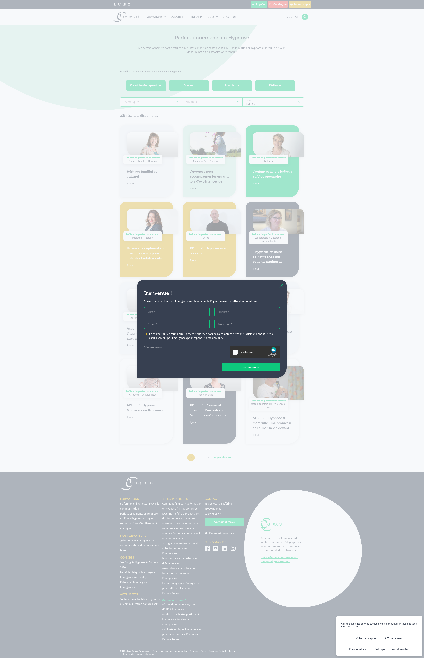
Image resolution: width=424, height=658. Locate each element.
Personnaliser (357, 649)
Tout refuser (395, 638)
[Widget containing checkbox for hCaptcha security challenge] (255, 352)
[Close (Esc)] (281, 286)
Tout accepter (367, 638)
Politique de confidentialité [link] (392, 649)
